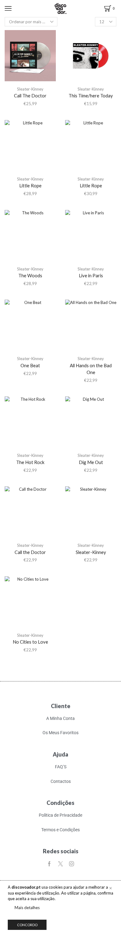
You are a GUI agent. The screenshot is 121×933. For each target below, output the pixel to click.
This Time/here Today (91, 95)
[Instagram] (71, 863)
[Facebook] (49, 863)
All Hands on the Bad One (91, 369)
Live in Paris (91, 275)
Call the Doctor (30, 552)
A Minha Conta (60, 718)
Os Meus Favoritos (60, 732)
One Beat (30, 365)
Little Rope (30, 185)
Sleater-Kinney (30, 89)
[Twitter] (60, 863)
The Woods (30, 275)
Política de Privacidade (60, 815)
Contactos (61, 781)
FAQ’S (60, 766)
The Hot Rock (30, 462)
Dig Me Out (91, 462)
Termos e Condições (60, 829)
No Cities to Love (30, 642)
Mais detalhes (27, 907)
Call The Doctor (30, 95)
